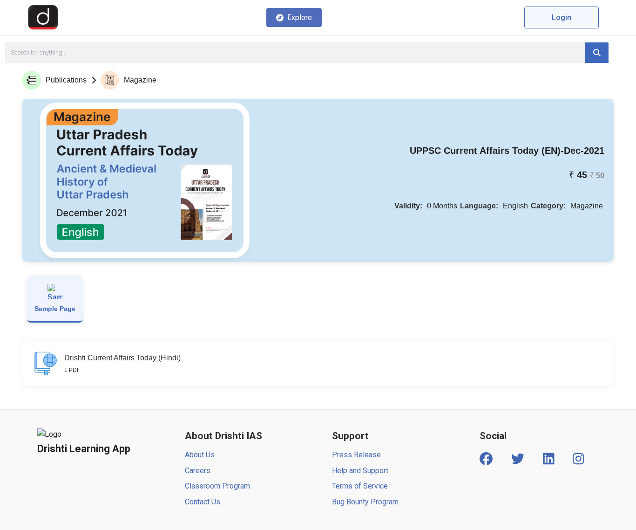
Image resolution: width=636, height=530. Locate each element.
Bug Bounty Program (365, 501)
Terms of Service (360, 486)
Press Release (356, 454)
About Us (200, 454)
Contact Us (202, 501)
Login (561, 17)
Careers (197, 470)
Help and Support (360, 470)
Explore (299, 17)
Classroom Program (217, 486)
